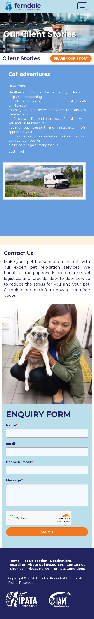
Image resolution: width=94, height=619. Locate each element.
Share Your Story (71, 58)
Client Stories (21, 58)
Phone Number (19, 462)
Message (14, 480)
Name (11, 425)
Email (11, 444)
